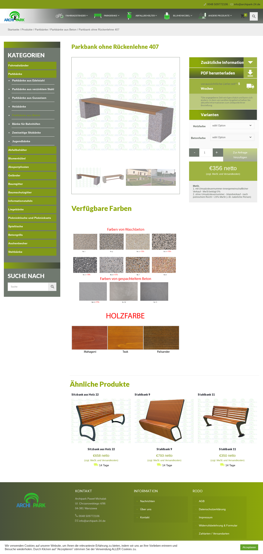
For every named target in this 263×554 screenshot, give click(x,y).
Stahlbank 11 (206, 394)
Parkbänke (111, 15)
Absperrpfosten (18, 166)
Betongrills (15, 234)
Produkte (27, 29)
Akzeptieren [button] (249, 547)
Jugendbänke (21, 141)
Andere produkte (219, 15)
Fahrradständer (75, 15)
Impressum (206, 517)
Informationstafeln (20, 200)
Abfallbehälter (145, 15)
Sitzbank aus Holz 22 (85, 394)
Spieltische (15, 226)
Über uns (145, 509)
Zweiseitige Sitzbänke (26, 132)
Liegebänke (16, 209)
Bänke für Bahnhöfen (26, 123)
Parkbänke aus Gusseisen (29, 97)
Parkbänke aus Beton (63, 29)
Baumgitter (15, 183)
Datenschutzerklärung (212, 509)
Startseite (13, 29)
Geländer (14, 175)
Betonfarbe (198, 138)
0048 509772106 (217, 4)
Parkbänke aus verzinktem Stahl (33, 89)
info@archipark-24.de (247, 4)
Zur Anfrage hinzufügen (240, 155)
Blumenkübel (181, 15)
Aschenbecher (17, 243)
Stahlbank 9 (142, 394)
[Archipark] (14, 16)
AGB (201, 501)
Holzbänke (19, 106)
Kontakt (144, 517)
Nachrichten (147, 501)
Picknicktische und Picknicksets (29, 217)
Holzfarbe (199, 126)
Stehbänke (15, 251)
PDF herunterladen (218, 73)
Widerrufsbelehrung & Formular (218, 525)
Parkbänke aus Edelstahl (28, 80)
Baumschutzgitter (20, 192)
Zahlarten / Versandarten (214, 533)
